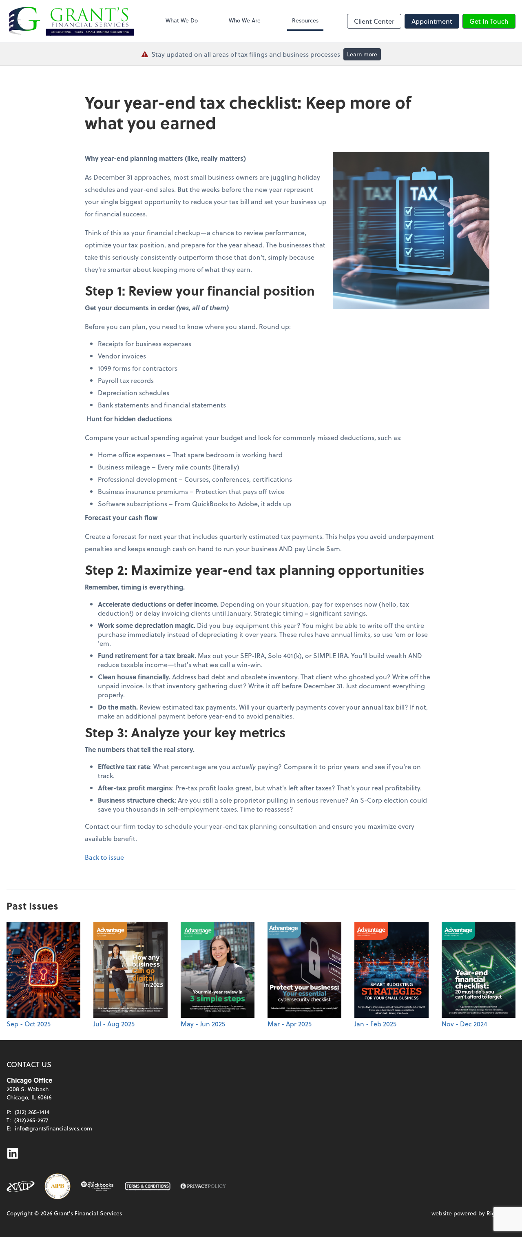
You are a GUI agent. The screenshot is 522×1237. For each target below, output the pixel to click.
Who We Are (245, 20)
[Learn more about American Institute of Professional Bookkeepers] (57, 1186)
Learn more (362, 54)
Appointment (431, 21)
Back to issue (104, 857)
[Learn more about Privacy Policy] (203, 1186)
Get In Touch (489, 21)
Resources (305, 20)
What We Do (182, 20)
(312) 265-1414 (32, 1112)
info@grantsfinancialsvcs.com (53, 1128)
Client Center (374, 21)
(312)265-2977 (31, 1120)
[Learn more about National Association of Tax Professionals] (21, 1186)
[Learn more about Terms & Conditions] (147, 1186)
